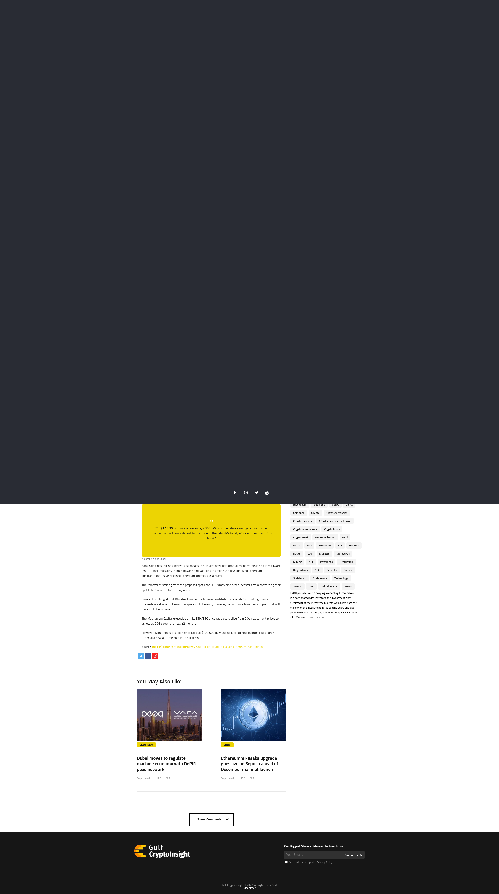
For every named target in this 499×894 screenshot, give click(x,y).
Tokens (297, 586)
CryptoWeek (300, 537)
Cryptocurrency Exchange (335, 521)
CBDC (335, 504)
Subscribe (352, 855)
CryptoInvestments (305, 529)
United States (329, 586)
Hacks (297, 554)
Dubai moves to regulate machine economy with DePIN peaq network (166, 763)
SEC (317, 570)
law (309, 554)
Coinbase (298, 513)
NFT (311, 562)
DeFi (345, 537)
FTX (340, 545)
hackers (354, 545)
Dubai (296, 545)
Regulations (300, 570)
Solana (348, 570)
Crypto (315, 513)
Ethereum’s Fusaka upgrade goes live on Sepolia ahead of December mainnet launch (249, 763)
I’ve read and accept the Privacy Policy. (310, 862)
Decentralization (325, 537)
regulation (346, 562)
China (349, 504)
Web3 (348, 586)
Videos (227, 745)
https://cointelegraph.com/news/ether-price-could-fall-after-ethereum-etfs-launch (207, 646)
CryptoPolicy (332, 529)
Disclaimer (249, 888)
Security (332, 570)
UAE (311, 586)
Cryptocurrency (302, 521)
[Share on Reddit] (155, 656)
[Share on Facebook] (148, 656)
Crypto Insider (144, 778)
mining (297, 562)
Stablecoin (299, 578)
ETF (309, 545)
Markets (324, 554)
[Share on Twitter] (141, 656)
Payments (326, 562)
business (319, 504)
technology (341, 578)
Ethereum (325, 545)
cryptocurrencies (337, 513)
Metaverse (343, 554)
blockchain (300, 504)
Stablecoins (320, 578)
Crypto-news (146, 745)
